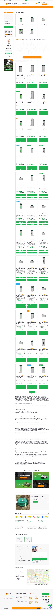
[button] (16, 502)
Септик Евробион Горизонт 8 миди (43, 323)
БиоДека (26, 52)
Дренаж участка (31, 601)
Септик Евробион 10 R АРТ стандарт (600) (32, 377)
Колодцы (30, 603)
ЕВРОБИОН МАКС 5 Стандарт (42, 76)
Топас (22, 42)
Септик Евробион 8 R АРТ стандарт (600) (31, 296)
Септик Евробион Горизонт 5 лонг (32, 269)
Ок (38, 608)
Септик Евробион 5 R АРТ (43, 156)
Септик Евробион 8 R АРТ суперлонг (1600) (20, 377)
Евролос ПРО (43, 46)
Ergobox (22, 48)
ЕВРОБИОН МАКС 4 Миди (31, 102)
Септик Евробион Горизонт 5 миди (21, 269)
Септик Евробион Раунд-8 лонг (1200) (32, 350)
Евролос (29, 42)
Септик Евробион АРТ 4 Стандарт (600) (43, 103)
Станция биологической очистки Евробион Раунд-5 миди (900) (43, 186)
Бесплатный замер (44, 4)
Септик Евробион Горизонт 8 (43, 296)
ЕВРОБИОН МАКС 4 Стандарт (30, 76)
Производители (29, 0)
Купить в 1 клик (21, 84)
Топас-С (18, 52)
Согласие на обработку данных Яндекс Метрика (43, 608)
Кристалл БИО (27, 48)
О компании (21, 0)
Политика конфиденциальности (41, 607)
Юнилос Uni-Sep (41, 48)
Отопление (30, 602)
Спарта (30, 46)
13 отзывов (46, 517)
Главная (5, 9)
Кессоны (30, 600)
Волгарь (23, 50)
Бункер (18, 44)
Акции (26, 0)
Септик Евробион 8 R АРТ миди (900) (31, 323)
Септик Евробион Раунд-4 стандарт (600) (20, 130)
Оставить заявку (8, 53)
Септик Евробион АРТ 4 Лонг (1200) (31, 185)
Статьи (41, 0)
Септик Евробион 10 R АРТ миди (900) (43, 377)
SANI (32, 44)
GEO (40, 44)
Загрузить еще (32, 391)
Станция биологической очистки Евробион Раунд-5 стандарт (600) (32, 157)
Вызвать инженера (23, 477)
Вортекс (26, 46)
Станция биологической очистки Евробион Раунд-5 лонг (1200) (21, 241)
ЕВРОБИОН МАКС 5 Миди (31, 129)
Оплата (36, 0)
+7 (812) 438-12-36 (44, 2)
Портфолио (44, 0)
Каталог (6, 12)
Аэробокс (44, 44)
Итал (46, 42)
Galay (31, 48)
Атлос (21, 44)
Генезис (34, 52)
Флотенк (41, 50)
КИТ (43, 42)
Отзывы (39, 0)
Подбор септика (7, 26)
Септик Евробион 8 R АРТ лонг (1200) (43, 350)
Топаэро (25, 44)
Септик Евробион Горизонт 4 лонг (43, 241)
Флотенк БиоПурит (35, 50)
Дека (30, 52)
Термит (46, 48)
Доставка (33, 0)
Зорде (34, 46)
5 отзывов (38, 517)
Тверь (25, 42)
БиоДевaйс (45, 50)
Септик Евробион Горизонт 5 (43, 214)
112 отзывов (29, 517)
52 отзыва (21, 517)
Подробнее (20, 141)
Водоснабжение (31, 599)
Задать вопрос (40, 558)
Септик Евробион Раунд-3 (20, 102)
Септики (8, 9)
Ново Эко (35, 48)
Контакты (47, 0)
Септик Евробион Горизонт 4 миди (32, 214)
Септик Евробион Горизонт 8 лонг (21, 350)
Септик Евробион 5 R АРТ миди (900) (20, 214)
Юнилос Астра (34, 42)
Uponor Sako (36, 44)
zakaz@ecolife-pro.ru (44, 3)
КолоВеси (37, 46)
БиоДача (18, 46)
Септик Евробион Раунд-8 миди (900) (20, 323)
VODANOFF (18, 50)
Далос (27, 50)
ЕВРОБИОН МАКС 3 (19, 75)
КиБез (30, 50)
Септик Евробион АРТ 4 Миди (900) (43, 130)
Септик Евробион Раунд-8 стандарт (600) (20, 296)
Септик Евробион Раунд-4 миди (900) (20, 157)
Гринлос (18, 48)
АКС (29, 44)
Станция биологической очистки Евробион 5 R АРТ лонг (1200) (32, 241)
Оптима (22, 52)
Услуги (19, 0)
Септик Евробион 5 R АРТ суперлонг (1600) (43, 269)
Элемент (18, 42)
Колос (22, 46)
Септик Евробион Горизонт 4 (21, 185)
